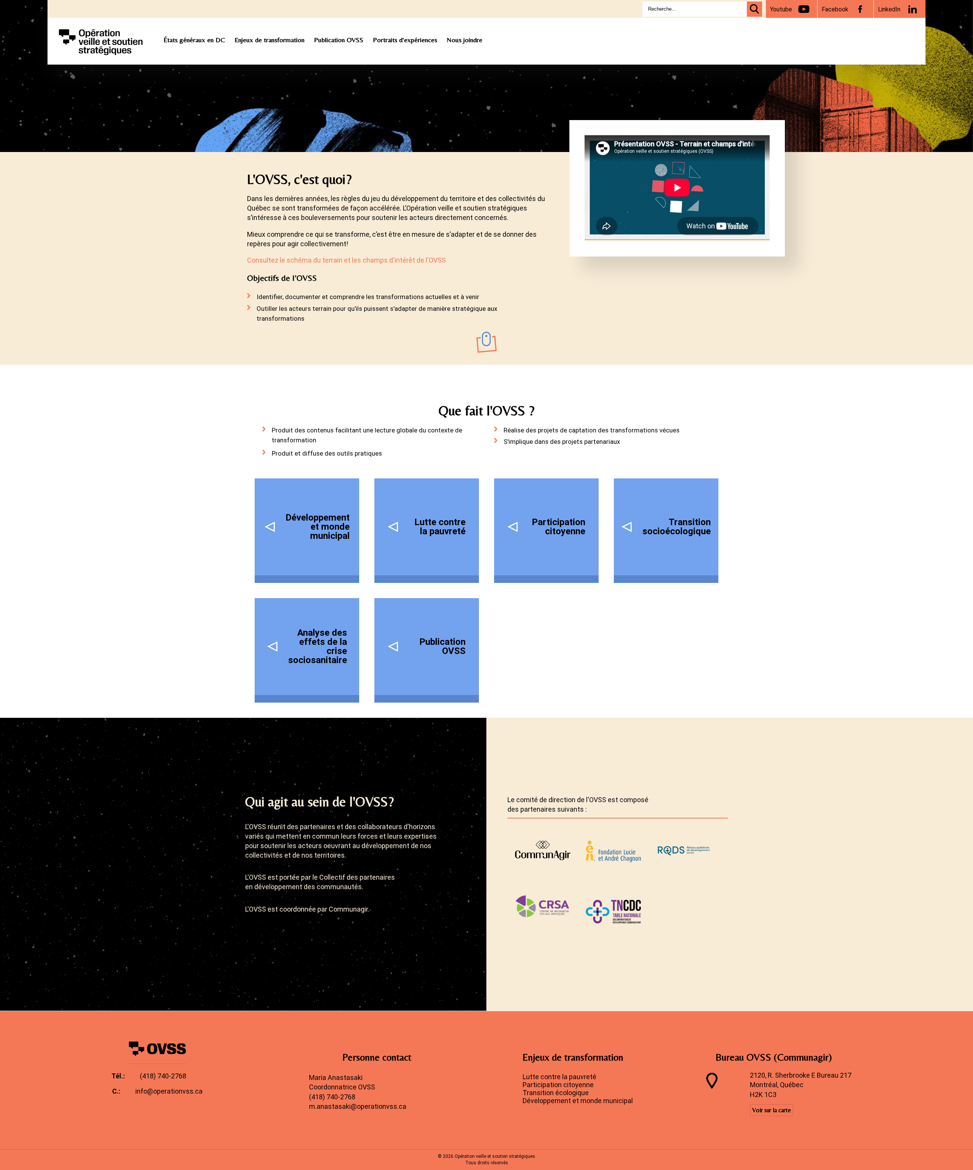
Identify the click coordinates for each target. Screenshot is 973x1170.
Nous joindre (464, 40)
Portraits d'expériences (405, 40)
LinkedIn (889, 9)
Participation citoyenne (558, 1085)
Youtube (781, 9)
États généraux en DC (194, 40)
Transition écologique (556, 1093)
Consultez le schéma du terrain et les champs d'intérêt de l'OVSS (346, 260)
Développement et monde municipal (578, 1101)
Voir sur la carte (771, 1110)
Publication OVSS (338, 40)
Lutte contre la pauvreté (559, 1077)
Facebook (835, 9)
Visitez (546, 848)
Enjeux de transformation (269, 40)
